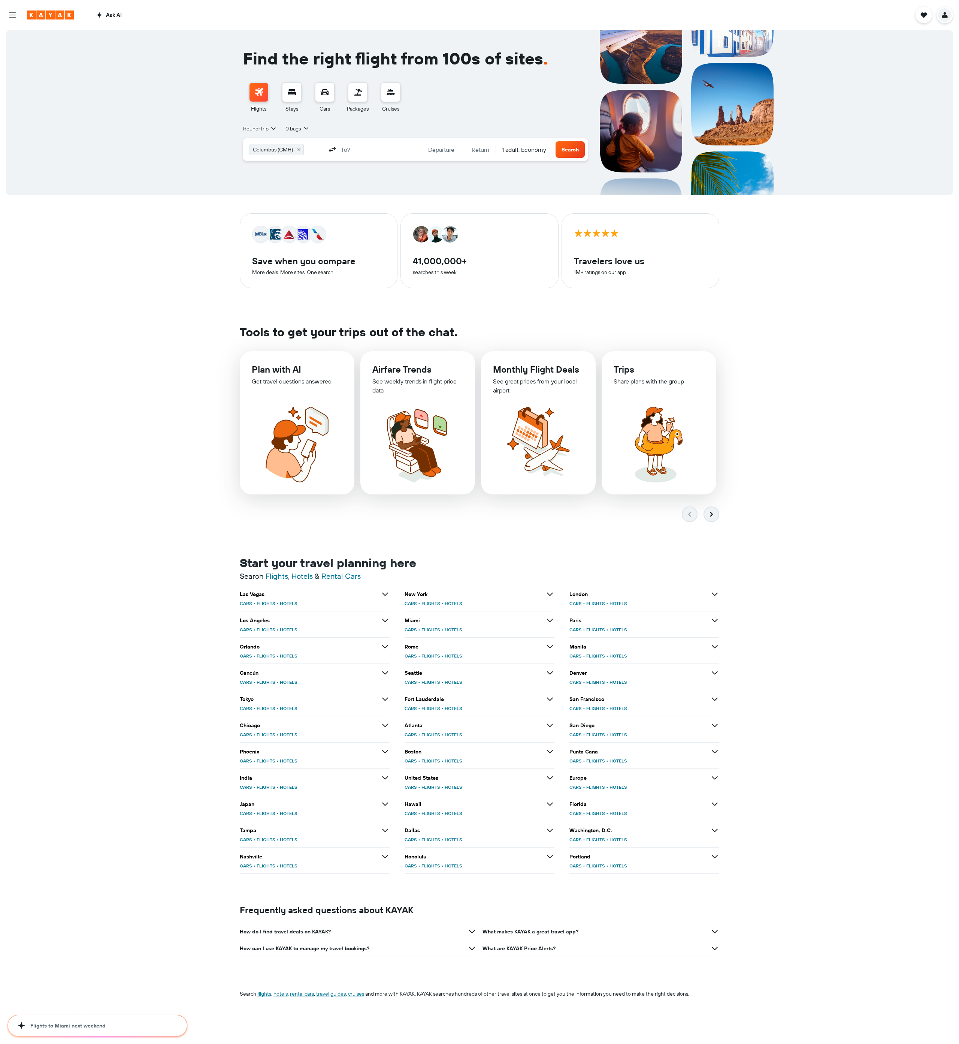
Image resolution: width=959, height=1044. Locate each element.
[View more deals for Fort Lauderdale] (549, 699)
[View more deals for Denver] (714, 672)
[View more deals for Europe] (714, 777)
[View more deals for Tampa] (385, 830)
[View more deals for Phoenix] (385, 751)
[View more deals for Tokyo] (385, 699)
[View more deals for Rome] (549, 646)
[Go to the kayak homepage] (50, 14)
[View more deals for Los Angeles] (385, 620)
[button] (12, 15)
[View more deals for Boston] (549, 751)
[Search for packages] (357, 92)
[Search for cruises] (390, 92)
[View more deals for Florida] (714, 804)
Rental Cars (341, 576)
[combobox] (260, 128)
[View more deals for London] (714, 594)
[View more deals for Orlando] (385, 646)
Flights (277, 576)
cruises (356, 993)
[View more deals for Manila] (714, 646)
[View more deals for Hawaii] (549, 804)
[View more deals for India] (385, 777)
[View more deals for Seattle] (549, 672)
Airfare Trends (402, 369)
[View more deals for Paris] (714, 620)
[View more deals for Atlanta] (549, 725)
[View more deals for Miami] (549, 620)
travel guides (331, 993)
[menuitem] (259, 97)
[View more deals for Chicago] (385, 725)
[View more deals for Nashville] (385, 856)
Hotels (302, 576)
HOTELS (288, 603)
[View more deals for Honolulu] (549, 856)
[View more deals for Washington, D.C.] (714, 830)
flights (264, 993)
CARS (246, 603)
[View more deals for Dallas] (549, 830)
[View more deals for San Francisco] (714, 699)
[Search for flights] (259, 92)
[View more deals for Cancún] (385, 672)
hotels (280, 993)
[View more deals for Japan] (385, 804)
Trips (624, 369)
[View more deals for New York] (549, 594)
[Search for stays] (292, 92)
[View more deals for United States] (549, 777)
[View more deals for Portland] (714, 856)
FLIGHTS (266, 603)
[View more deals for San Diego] (714, 725)
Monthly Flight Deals (536, 369)
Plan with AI (276, 369)
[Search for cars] (325, 92)
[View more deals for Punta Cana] (714, 751)
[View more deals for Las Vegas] (385, 594)
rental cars (302, 993)
